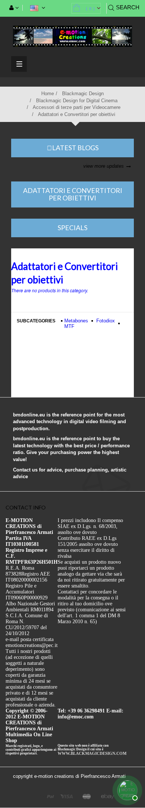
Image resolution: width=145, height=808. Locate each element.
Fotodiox (105, 320)
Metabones (76, 320)
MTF (69, 326)
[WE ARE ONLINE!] (126, 789)
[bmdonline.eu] (72, 36)
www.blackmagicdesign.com (92, 753)
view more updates (103, 166)
